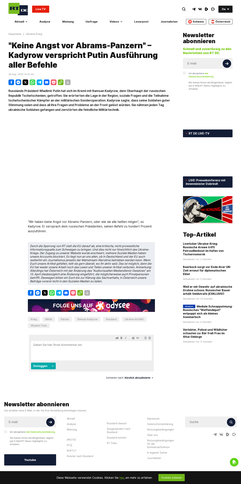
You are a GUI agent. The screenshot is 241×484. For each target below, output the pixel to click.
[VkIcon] (200, 9)
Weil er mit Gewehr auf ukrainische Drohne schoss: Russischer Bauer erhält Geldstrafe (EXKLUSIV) (207, 290)
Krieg (34, 319)
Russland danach (117, 423)
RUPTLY (71, 450)
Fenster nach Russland (80, 456)
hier (121, 477)
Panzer (65, 319)
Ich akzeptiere (201, 75)
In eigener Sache (157, 452)
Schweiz (198, 21)
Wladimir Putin (39, 325)
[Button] (227, 63)
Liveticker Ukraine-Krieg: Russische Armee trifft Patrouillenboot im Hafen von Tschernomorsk (203, 249)
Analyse (44, 21)
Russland (111, 319)
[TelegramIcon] (194, 9)
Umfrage (92, 21)
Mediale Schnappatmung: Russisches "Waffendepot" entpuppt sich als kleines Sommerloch (207, 312)
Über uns (152, 434)
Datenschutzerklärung (160, 424)
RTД (69, 445)
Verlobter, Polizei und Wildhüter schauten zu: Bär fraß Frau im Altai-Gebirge (205, 333)
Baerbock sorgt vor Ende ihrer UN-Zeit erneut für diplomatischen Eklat (207, 270)
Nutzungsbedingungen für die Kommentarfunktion (160, 444)
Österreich (222, 21)
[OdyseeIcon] (213, 9)
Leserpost (141, 21)
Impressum (153, 418)
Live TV (41, 9)
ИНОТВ (71, 439)
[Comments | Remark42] (91, 358)
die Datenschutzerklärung (40, 431)
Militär (48, 319)
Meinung (68, 21)
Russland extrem (116, 437)
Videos (114, 21)
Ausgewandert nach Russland (118, 430)
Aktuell (19, 21)
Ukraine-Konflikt (134, 319)
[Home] (18, 9)
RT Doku (112, 443)
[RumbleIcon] (206, 9)
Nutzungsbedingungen (160, 429)
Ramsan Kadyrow (87, 319)
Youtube (30, 460)
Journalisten (169, 21)
